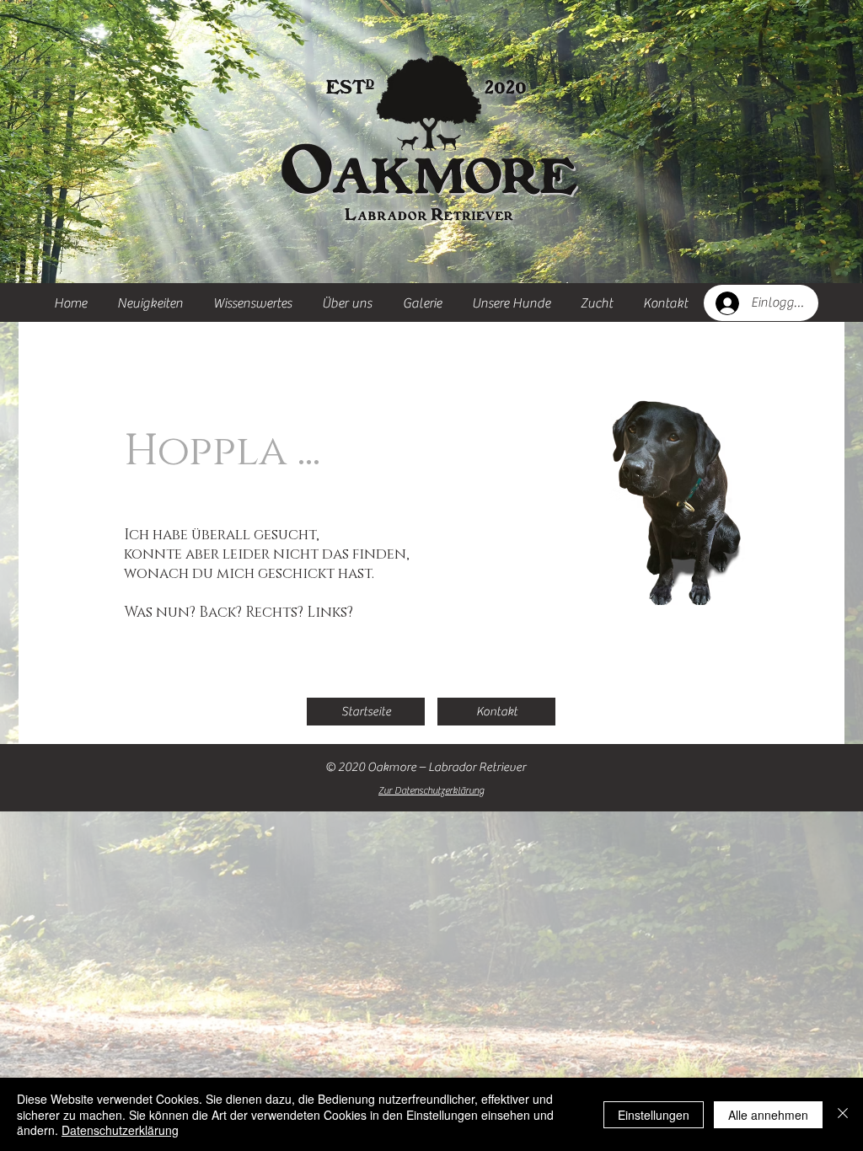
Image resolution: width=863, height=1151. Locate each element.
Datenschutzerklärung (120, 1130)
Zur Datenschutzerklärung (431, 790)
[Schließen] (843, 1114)
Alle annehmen (768, 1114)
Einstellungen (653, 1114)
